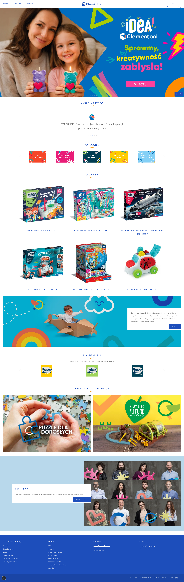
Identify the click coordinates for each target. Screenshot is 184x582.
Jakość (5, 552)
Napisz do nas (81, 499)
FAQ (49, 546)
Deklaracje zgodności (9, 562)
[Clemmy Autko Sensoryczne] (142, 263)
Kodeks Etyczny (8, 555)
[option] (92, 52)
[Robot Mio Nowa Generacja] (41, 263)
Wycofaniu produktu (54, 562)
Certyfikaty (51, 568)
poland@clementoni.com (101, 546)
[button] (4, 578)
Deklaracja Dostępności (10, 559)
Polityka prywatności (55, 552)
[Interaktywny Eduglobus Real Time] (92, 263)
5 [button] (96, 95)
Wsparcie (29, 4)
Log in (172, 5)
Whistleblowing (53, 559)
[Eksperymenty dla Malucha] (41, 204)
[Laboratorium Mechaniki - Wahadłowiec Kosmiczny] (142, 204)
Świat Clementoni (8, 549)
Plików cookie (52, 555)
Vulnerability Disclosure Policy (57, 565)
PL (167, 7)
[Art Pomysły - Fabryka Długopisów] (92, 204)
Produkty (6, 4)
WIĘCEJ (174, 326)
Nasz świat (18, 4)
